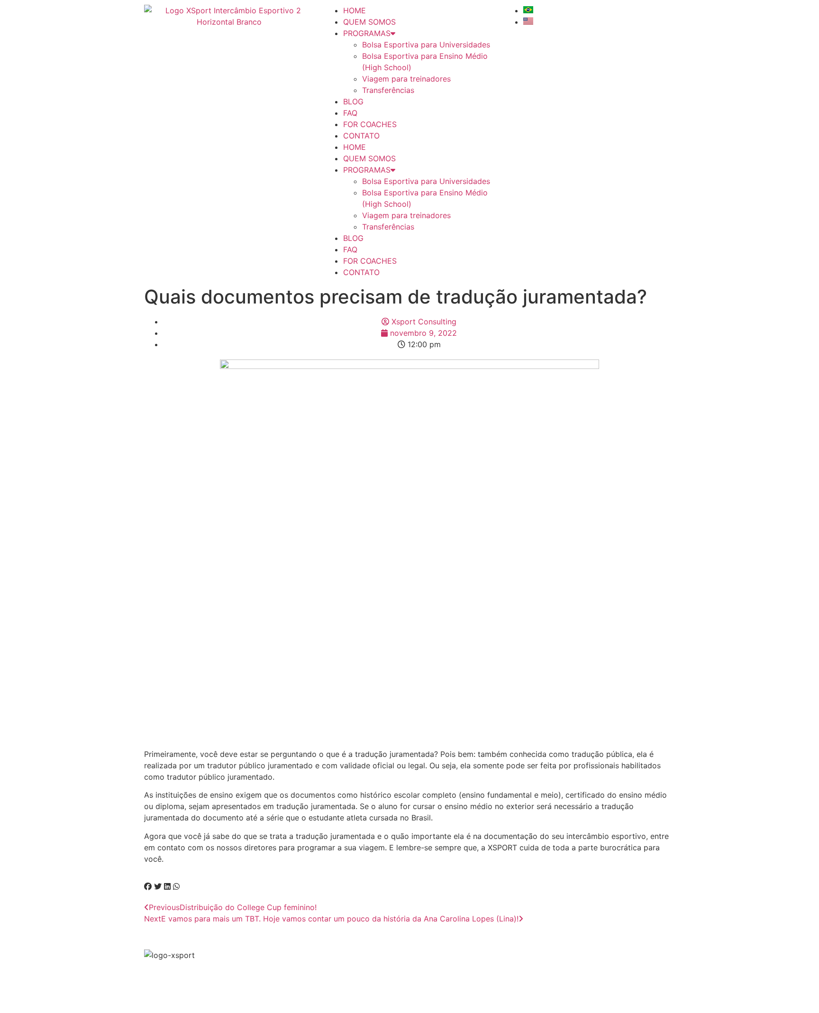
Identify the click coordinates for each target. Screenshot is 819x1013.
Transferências (388, 90)
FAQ (350, 113)
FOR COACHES (370, 124)
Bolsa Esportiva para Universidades (426, 44)
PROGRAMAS (367, 33)
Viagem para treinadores (406, 78)
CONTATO (361, 135)
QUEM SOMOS (369, 22)
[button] (148, 886)
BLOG (353, 101)
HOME (354, 10)
